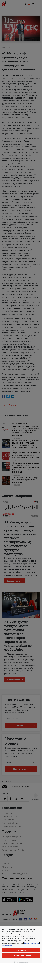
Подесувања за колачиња (21, 955)
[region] (21, 944)
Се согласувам (21, 950)
